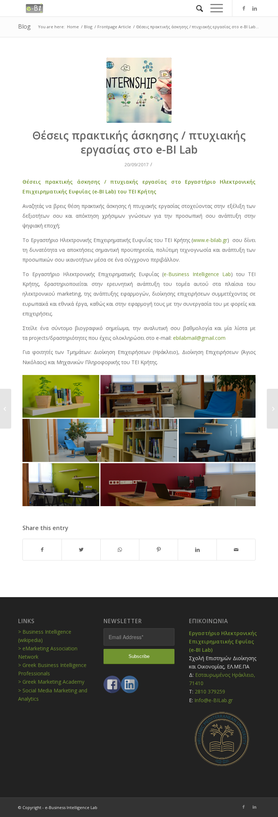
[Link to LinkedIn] (254, 8)
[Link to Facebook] (243, 8)
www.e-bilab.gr (210, 240)
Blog (24, 26)
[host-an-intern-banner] (139, 90)
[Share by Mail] (236, 549)
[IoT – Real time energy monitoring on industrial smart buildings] (5, 409)
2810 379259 (210, 691)
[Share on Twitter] (81, 549)
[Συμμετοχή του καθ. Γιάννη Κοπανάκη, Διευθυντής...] (272, 409)
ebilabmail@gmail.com (199, 337)
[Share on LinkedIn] (197, 549)
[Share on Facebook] (42, 549)
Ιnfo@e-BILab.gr (213, 700)
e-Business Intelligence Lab (197, 274)
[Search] (196, 8)
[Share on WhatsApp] (120, 549)
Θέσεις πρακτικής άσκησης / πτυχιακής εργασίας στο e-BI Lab (139, 142)
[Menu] (213, 8)
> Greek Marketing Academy (51, 681)
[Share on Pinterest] (158, 549)
